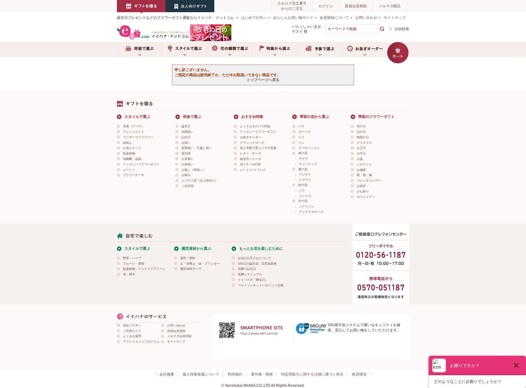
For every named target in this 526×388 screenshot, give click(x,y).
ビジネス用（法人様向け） (199, 180)
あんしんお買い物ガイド (293, 18)
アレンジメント (133, 131)
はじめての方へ (254, 18)
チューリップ (308, 164)
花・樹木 (129, 274)
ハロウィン (364, 164)
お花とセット (132, 148)
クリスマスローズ (311, 211)
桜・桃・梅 (364, 175)
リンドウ (305, 196)
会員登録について (334, 18)
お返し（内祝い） (193, 169)
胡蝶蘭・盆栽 (132, 158)
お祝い (186, 142)
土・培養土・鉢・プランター (200, 263)
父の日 (361, 131)
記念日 (186, 137)
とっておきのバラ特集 (255, 126)
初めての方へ (132, 325)
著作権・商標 (262, 374)
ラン (301, 142)
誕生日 (186, 126)
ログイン (325, 6)
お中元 (361, 153)
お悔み (186, 175)
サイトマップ (394, 18)
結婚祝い (187, 131)
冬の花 (302, 201)
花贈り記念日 (247, 268)
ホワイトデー (366, 197)
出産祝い (187, 164)
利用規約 (235, 374)
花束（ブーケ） (133, 126)
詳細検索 (401, 29)
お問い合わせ (366, 18)
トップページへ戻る (263, 80)
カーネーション (309, 148)
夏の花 (302, 169)
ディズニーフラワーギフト (141, 164)
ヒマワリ (305, 180)
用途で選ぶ (139, 49)
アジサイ (305, 174)
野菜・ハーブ (132, 258)
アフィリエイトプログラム (141, 341)
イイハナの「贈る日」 (253, 279)
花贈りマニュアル (250, 274)
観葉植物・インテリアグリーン (144, 268)
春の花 (302, 153)
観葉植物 (129, 153)
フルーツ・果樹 (133, 263)
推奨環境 (359, 374)
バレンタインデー (369, 180)
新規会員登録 (356, 6)
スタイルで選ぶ (184, 49)
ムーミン (129, 169)
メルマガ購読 (390, 6)
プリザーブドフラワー (138, 137)
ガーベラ (304, 131)
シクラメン (306, 206)
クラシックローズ (252, 142)
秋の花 (302, 185)
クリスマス (364, 142)
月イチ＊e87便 (250, 164)
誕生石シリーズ (250, 158)
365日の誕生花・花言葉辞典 (257, 263)
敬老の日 (363, 137)
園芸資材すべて (191, 268)
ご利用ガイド (132, 331)
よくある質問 (132, 336)
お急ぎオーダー (364, 49)
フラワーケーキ (133, 175)
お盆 (360, 158)
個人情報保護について (201, 374)
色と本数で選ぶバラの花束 (258, 148)
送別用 (186, 153)
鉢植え (127, 142)
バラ (301, 126)
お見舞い (187, 158)
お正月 (361, 148)
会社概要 (167, 374)
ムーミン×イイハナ (253, 169)
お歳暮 (361, 169)
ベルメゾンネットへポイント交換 (260, 285)
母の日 (361, 126)
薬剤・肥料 (187, 258)
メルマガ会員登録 (179, 336)
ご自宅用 (187, 186)
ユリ (301, 137)
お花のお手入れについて (254, 258)
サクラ (303, 158)
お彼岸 (361, 186)
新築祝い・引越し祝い (196, 148)
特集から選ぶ (274, 49)
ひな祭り (363, 191)
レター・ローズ (250, 153)
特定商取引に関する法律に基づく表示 (312, 374)
